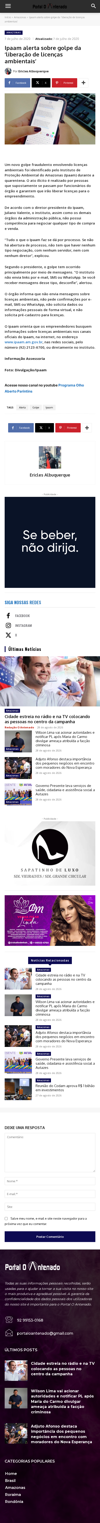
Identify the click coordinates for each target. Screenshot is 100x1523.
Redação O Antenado (19, 727)
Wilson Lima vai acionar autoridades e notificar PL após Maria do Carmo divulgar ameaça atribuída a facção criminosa (65, 738)
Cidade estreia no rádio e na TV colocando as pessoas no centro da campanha (47, 719)
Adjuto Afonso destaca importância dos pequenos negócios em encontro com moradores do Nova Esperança (65, 763)
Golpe (35, 407)
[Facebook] (8, 616)
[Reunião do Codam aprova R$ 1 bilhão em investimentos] (18, 1089)
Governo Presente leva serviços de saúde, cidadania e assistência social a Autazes (65, 789)
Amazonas (20, 17)
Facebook (22, 616)
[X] (8, 636)
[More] (83, 83)
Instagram (23, 626)
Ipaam (49, 407)
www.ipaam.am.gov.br (24, 342)
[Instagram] (8, 626)
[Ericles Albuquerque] (9, 71)
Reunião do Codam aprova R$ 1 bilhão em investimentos (65, 1088)
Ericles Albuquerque (33, 71)
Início (8, 17)
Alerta (22, 407)
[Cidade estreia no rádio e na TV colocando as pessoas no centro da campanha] (50, 681)
